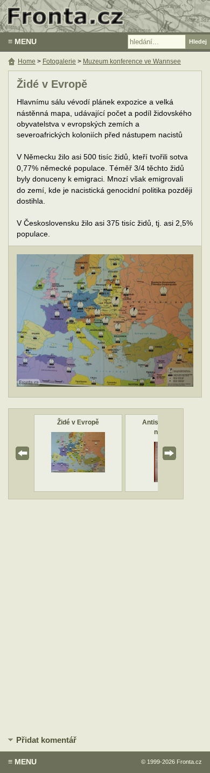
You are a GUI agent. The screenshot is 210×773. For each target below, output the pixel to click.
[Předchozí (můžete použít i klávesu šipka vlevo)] (57, 322)
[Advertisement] (105, 615)
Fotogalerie (59, 61)
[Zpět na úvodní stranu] (105, 16)
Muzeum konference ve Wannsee (132, 61)
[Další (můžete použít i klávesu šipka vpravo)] (153, 322)
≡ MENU (22, 41)
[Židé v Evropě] (78, 470)
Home (27, 61)
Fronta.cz (189, 761)
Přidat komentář (46, 739)
